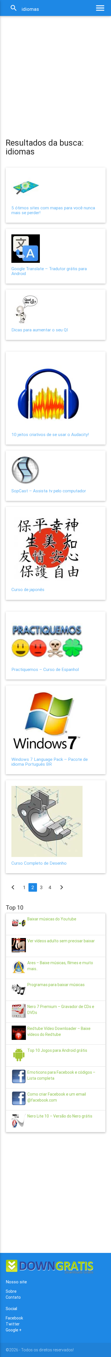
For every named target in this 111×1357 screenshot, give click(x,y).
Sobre (11, 1291)
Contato (13, 1297)
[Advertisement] (55, 71)
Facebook (14, 1318)
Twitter (13, 1324)
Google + (14, 1330)
